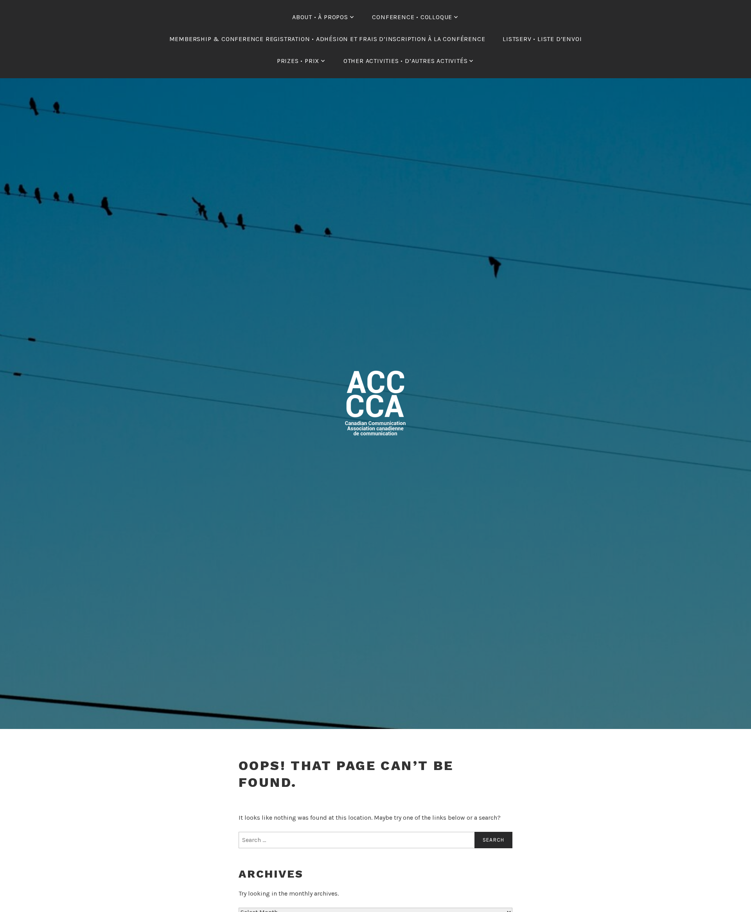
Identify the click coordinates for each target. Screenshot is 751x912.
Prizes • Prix (298, 61)
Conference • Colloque (412, 17)
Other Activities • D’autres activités (405, 61)
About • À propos (320, 17)
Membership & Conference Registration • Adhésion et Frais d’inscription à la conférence (327, 39)
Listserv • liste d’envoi (542, 39)
